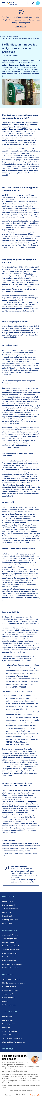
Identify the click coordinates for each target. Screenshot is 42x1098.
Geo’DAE (29, 274)
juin (17, 136)
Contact (29, 3)
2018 (21, 136)
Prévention (6, 1027)
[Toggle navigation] (3, 3)
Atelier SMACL (7, 1035)
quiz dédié (15, 877)
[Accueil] (11, 3)
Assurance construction (11, 949)
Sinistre (33, 3)
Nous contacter (8, 901)
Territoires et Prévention (11, 979)
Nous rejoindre (7, 1020)
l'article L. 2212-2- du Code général (20, 633)
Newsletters (6, 912)
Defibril (13, 337)
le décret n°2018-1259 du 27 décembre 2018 (22, 267)
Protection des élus (9, 957)
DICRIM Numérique (9, 987)
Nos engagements (8, 1024)
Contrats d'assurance (10, 968)
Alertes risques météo (10, 990)
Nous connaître (7, 1016)
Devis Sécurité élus (9, 960)
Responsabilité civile (9, 953)
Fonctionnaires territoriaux (12, 964)
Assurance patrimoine (10, 939)
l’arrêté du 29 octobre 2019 (14, 269)
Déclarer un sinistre (9, 905)
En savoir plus (20, 27)
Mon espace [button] (38, 3)
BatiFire (5, 1001)
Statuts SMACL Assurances (12, 1038)
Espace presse (7, 923)
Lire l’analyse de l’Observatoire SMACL (17, 691)
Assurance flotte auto (10, 935)
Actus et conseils (12, 36)
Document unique (8, 997)
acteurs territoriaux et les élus (23, 882)
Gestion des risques (9, 1005)
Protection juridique (9, 942)
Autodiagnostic (8, 994)
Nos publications (8, 916)
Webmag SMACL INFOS (10, 920)
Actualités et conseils (10, 909)
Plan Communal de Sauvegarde (13, 983)
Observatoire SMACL (9, 1031)
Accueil (2, 36)
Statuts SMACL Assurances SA (13, 1042)
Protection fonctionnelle (11, 946)
